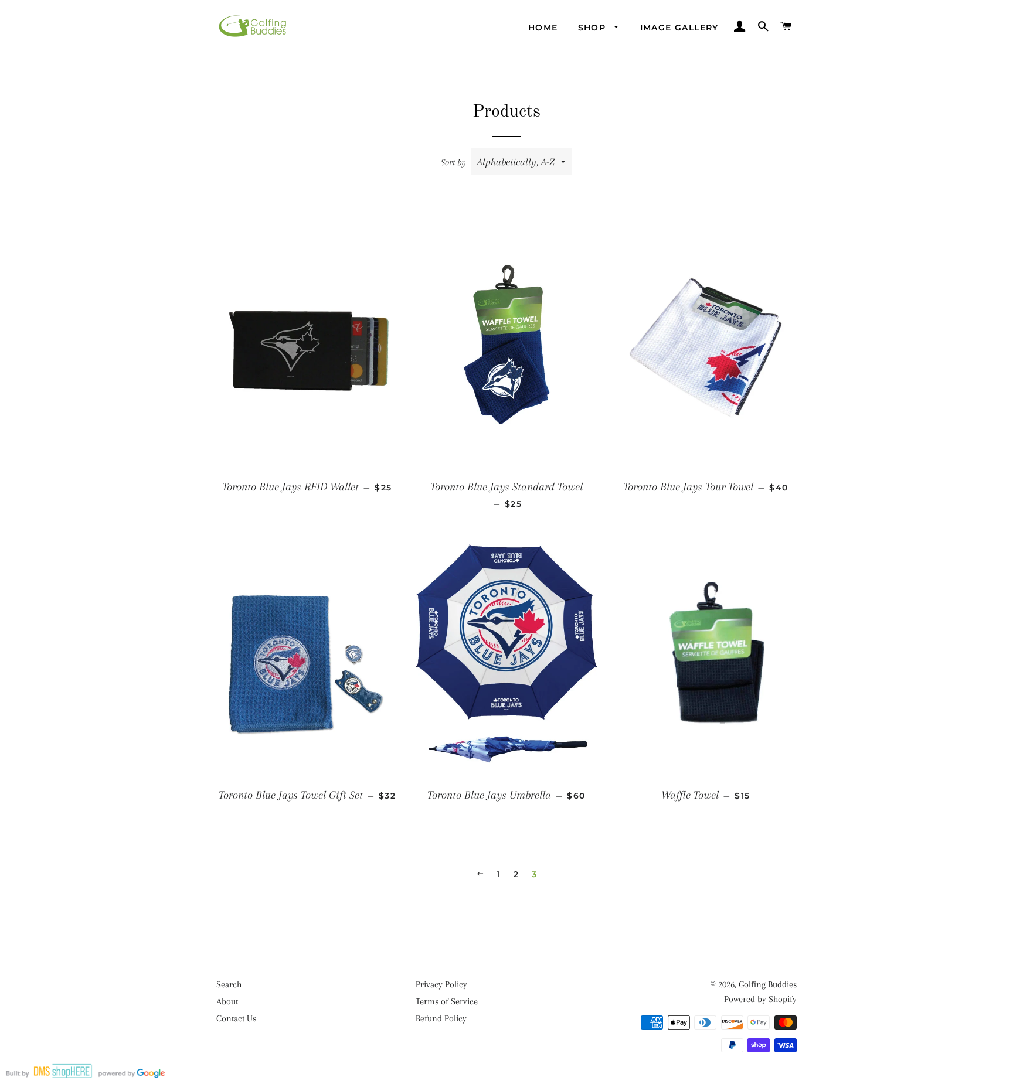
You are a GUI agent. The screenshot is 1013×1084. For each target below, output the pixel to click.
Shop (593, 27)
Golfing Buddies (768, 984)
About (227, 1001)
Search (229, 984)
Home (543, 27)
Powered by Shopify (760, 999)
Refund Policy (441, 1018)
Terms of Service (447, 1001)
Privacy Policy (441, 984)
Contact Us (236, 1018)
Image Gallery (679, 27)
